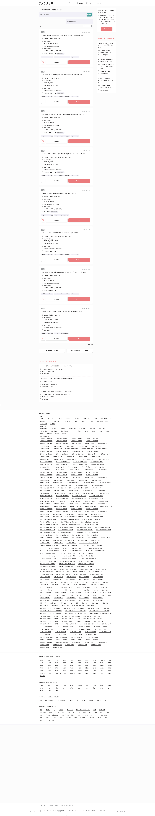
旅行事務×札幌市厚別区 (92, 639)
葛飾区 (56, 690)
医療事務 (61, 710)
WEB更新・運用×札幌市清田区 (68, 569)
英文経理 (94, 418)
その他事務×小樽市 (62, 501)
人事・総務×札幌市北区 (89, 482)
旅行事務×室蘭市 (102, 642)
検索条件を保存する (71, 21)
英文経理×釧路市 (44, 514)
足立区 (41, 688)
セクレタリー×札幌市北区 (97, 585)
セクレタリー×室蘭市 (75, 592)
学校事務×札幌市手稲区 (46, 477)
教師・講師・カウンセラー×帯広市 (71, 618)
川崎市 (101, 670)
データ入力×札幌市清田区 (97, 464)
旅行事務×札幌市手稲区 (46, 642)
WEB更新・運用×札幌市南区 (47, 566)
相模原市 (42, 673)
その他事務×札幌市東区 (62, 496)
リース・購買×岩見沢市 (61, 634)
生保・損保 (51, 720)
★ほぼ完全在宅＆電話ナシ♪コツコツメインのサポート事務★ (105, 84)
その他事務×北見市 (59, 503)
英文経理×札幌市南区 (61, 509)
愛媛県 (41, 668)
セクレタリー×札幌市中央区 (79, 585)
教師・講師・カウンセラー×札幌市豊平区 (51, 611)
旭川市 (80, 431)
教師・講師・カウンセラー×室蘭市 (92, 616)
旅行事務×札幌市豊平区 (46, 639)
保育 (41, 715)
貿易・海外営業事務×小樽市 (90, 524)
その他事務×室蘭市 (90, 501)
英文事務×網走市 (58, 543)
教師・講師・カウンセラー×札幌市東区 (74, 608)
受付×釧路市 (74, 603)
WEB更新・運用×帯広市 (79, 571)
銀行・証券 (71, 712)
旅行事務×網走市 (44, 647)
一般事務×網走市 (44, 449)
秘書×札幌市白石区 (84, 577)
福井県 (109, 663)
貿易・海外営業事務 (106, 418)
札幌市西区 (102, 428)
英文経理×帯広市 (57, 514)
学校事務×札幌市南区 (61, 475)
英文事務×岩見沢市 (45, 543)
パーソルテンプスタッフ (58, 810)
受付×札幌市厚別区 (70, 600)
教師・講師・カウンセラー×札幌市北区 (50, 608)
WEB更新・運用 (67, 421)
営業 (78, 712)
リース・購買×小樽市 (100, 629)
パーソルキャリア (102, 810)
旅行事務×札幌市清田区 (62, 642)
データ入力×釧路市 (86, 467)
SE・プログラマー (60, 712)
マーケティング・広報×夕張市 (48, 558)
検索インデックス (101, 700)
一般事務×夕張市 (82, 446)
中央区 (41, 685)
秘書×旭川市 (53, 582)
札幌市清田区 (64, 431)
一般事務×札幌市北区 (61, 438)
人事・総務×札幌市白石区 (47, 485)
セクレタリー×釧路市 (90, 592)
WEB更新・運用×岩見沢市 (63, 574)
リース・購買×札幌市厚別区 (47, 629)
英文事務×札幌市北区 (80, 532)
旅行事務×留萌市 (57, 647)
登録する (106, 29)
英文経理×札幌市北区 (75, 506)
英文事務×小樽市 (92, 537)
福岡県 (109, 668)
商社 (106, 717)
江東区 (101, 688)
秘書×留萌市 (65, 585)
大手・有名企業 (81, 700)
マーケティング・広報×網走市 (88, 558)
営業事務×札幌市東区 (102, 449)
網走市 (57, 433)
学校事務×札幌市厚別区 (92, 475)
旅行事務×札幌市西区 (76, 639)
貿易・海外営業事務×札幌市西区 (69, 522)
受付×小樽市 (43, 603)
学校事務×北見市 (69, 480)
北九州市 (42, 676)
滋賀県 (94, 665)
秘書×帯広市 (85, 582)
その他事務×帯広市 (45, 503)
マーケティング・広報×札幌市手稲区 (72, 550)
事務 (94, 710)
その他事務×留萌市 (45, 506)
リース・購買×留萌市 (91, 634)
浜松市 (86, 673)
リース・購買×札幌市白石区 (47, 626)
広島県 (79, 668)
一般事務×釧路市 (44, 446)
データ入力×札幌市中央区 (86, 459)
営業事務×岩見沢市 (45, 459)
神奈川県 (102, 660)
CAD (50, 712)
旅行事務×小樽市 (76, 642)
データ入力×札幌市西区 (46, 464)
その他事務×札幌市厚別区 (79, 498)
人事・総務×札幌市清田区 (81, 488)
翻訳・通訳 (102, 710)
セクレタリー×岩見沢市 (76, 595)
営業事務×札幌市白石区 (46, 451)
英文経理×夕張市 (82, 514)
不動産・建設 (103, 715)
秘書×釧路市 (74, 582)
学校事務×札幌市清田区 (62, 477)
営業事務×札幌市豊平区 (62, 451)
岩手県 (56, 660)
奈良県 (101, 665)
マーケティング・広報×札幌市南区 (72, 548)
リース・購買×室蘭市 (60, 632)
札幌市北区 (53, 428)
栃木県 (56, 663)
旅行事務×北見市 (69, 645)
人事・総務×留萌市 (88, 493)
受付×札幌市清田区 (98, 600)
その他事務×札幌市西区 (62, 498)
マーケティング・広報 (53, 421)
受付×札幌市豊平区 (98, 598)
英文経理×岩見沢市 (96, 514)
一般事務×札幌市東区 (76, 438)
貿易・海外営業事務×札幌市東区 (48, 519)
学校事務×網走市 (44, 482)
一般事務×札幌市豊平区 (46, 441)
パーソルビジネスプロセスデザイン (73, 810)
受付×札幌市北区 (58, 598)
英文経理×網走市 (44, 517)
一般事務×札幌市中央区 (46, 438)
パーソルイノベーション (45, 812)
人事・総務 (76, 418)
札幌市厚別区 (43, 431)
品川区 (71, 685)
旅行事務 (52, 424)
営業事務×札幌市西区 (92, 451)
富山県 (101, 663)
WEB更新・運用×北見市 (95, 571)
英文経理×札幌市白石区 (106, 506)
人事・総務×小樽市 (97, 488)
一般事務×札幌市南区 (61, 441)
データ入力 (59, 418)
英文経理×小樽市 (76, 511)
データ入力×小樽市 (45, 467)
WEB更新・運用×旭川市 (102, 569)
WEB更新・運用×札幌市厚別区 (85, 566)
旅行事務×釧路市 (44, 645)
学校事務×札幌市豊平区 (46, 475)
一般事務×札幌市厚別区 (92, 441)
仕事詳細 (56, 62)
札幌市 (94, 670)
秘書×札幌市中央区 (45, 577)
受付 (92, 421)
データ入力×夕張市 (59, 469)
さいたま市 (58, 673)
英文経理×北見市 (69, 514)
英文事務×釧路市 (57, 540)
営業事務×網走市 (58, 459)
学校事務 (68, 418)
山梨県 (71, 663)
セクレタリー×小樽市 (45, 592)
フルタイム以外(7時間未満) (47, 700)
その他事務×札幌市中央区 (103, 493)
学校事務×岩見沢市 (96, 480)
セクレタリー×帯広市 (105, 592)
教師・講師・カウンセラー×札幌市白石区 (98, 608)
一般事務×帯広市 (57, 446)
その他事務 (86, 418)
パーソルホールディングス (45, 810)
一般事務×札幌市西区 (76, 441)
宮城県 (71, 660)
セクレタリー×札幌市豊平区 (83, 587)
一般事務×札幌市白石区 (92, 438)
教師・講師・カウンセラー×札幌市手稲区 (76, 613)
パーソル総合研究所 (56, 812)
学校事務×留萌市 (57, 482)
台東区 (64, 688)
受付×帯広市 (85, 603)
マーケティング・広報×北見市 (87, 556)
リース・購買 (43, 424)
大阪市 (94, 673)
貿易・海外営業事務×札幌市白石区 (70, 519)
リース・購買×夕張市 (45, 634)
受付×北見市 (95, 603)
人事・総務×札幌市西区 (96, 485)
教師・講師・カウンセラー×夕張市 (49, 621)
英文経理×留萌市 (57, 517)
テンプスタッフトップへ (111, 3)
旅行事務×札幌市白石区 (92, 637)
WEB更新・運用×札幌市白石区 (67, 564)
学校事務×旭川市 (89, 477)
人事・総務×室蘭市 (59, 490)
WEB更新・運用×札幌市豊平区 (86, 564)
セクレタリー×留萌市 (106, 595)
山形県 (79, 660)
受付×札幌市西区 (57, 600)
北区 (109, 688)
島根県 (86, 668)
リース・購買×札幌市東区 (104, 624)
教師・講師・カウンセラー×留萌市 (49, 624)
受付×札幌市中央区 (45, 598)
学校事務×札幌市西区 (76, 475)
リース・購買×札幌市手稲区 (65, 629)
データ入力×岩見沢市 (73, 469)
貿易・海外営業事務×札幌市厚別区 (90, 522)
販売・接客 (43, 712)
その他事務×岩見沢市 (87, 503)
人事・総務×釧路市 (73, 490)
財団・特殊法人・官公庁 (68, 715)
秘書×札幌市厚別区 (70, 579)
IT (54, 710)
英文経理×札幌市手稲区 (46, 511)
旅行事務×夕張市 (82, 645)
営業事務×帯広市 (69, 456)
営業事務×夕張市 (95, 456)
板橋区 (49, 690)
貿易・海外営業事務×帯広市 (102, 527)
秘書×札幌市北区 (58, 577)
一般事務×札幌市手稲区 (46, 443)
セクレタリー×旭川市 (60, 592)
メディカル (68, 717)
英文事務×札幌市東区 (95, 532)
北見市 (108, 431)
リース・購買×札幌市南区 (83, 626)
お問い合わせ (99, 3)
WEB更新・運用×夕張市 (46, 574)
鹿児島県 (80, 670)
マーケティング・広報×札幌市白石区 (92, 545)
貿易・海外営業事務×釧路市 (84, 527)
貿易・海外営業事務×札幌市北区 (95, 517)
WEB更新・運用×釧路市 (62, 571)
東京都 (94, 660)
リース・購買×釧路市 (75, 632)
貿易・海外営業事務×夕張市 (65, 530)
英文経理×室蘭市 (102, 511)
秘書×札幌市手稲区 (84, 579)
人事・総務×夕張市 (45, 493)
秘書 (76, 421)
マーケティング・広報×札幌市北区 (49, 545)
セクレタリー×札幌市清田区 (101, 590)
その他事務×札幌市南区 (46, 498)
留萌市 (64, 433)
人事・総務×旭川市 (45, 490)
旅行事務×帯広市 (57, 645)
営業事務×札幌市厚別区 (46, 454)
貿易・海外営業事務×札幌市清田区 (71, 524)
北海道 (41, 660)
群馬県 (64, 663)
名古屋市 (72, 673)
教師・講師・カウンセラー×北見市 (92, 618)
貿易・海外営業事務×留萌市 (47, 532)
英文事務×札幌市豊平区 (62, 535)
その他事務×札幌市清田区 (47, 501)
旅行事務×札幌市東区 (76, 637)
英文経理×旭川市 (89, 511)
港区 (49, 685)
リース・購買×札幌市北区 (86, 624)
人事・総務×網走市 (74, 493)
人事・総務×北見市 (100, 490)
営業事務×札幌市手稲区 (62, 454)
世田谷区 (87, 688)
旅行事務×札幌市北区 (61, 637)
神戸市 (101, 673)
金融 (108, 712)
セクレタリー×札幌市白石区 (64, 587)
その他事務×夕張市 (73, 503)
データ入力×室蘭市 (73, 467)
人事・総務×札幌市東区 (105, 482)
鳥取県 (94, 668)
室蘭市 (87, 431)
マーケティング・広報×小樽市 (48, 553)
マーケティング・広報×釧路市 (48, 556)
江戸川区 (87, 685)
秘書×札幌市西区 (57, 579)
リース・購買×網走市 (76, 634)
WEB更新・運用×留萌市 (96, 574)
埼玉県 (41, 663)
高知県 (56, 668)
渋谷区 (109, 685)
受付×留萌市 (65, 605)
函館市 (56, 805)
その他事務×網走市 (101, 503)
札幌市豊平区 (82, 428)
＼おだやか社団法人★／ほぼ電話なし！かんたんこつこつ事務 (56, 370)
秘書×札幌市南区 (44, 579)
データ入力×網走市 (88, 469)
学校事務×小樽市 (76, 477)
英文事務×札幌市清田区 (78, 537)
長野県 (79, 663)
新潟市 (64, 673)
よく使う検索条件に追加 (52, 350)
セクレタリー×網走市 (91, 595)
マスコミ (42, 720)
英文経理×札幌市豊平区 (46, 509)
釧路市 (94, 431)
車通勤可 (91, 700)
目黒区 (56, 685)
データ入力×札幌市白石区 (63, 462)
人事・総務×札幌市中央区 (72, 482)
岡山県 (71, 668)
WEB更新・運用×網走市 (80, 574)
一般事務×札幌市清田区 (62, 443)
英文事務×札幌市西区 (92, 535)
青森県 (49, 660)
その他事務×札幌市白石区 (79, 496)
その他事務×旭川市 (76, 501)
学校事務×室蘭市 (102, 477)
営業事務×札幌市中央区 (71, 449)
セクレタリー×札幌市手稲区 (83, 590)
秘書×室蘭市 (64, 582)
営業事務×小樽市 (92, 454)
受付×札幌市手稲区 (84, 600)
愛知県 (41, 665)
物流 (76, 717)
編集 (60, 717)
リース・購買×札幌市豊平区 (65, 626)
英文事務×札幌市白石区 (46, 535)
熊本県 (56, 670)
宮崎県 (71, 670)
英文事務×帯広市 (69, 540)
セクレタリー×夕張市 (60, 595)
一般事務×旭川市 (89, 443)
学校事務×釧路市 (44, 480)
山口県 (101, 668)
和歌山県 (110, 665)
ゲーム (99, 717)
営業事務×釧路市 (57, 456)
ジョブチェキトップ (44, 805)
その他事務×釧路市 (104, 501)
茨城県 (49, 663)
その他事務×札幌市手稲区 (96, 498)
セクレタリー (84, 421)
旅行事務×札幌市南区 (61, 639)
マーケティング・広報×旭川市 (67, 553)
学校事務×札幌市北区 (61, 472)
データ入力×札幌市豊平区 (80, 462)
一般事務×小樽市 (76, 443)
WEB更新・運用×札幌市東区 (47, 564)
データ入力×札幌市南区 (96, 462)
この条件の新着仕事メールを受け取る (79, 350)
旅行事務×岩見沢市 (96, 645)
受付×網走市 (55, 605)
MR (55, 717)
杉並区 (56, 688)
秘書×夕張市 (106, 582)
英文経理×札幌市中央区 (60, 506)
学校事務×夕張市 (82, 480)
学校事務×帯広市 (57, 480)
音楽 (41, 717)
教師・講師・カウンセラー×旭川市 (71, 616)
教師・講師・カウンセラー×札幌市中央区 (83, 605)
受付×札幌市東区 (71, 598)
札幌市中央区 (43, 428)
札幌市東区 (62, 428)
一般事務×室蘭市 (102, 443)
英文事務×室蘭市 (44, 540)
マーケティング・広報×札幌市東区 (71, 545)
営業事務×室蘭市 (44, 456)
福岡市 (109, 673)
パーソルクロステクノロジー (89, 810)
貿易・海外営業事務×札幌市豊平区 (91, 519)
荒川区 (41, 690)
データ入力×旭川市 (59, 467)
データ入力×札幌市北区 (102, 459)
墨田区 (101, 685)
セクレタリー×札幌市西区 (47, 590)
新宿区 (94, 688)
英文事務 (42, 421)
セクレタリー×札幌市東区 (47, 587)
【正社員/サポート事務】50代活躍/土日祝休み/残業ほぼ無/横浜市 (57, 382)
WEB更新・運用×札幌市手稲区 (48, 569)
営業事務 (50, 418)
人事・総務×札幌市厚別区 (47, 488)
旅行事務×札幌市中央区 (46, 637)
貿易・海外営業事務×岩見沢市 (85, 530)
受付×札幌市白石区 (84, 598)
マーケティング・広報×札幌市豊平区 (49, 548)
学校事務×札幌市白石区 (92, 472)
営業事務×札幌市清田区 (78, 454)
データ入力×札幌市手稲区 (80, 464)
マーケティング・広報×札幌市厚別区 (49, 550)
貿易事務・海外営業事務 (52, 715)
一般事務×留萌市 (57, 449)
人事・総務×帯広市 (86, 490)
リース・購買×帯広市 (90, 632)
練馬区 (71, 688)
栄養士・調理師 (99, 712)
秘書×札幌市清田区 (98, 579)
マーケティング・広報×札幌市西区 (93, 548)
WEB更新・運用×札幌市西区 (66, 566)
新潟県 (94, 663)
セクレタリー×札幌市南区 (100, 587)
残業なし (71, 700)
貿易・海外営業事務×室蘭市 (65, 527)
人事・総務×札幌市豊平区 (64, 485)
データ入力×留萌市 (101, 469)
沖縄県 (86, 670)
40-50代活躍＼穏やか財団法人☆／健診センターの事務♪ (106, 66)
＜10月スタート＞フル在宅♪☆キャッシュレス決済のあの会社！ (105, 49)
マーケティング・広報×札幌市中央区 (88, 543)
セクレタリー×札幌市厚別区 (64, 590)
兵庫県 (79, 665)
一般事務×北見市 (69, 446)
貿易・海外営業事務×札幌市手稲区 (49, 524)
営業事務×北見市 (82, 456)
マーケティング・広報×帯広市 (67, 556)
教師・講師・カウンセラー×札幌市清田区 (101, 613)
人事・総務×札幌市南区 (80, 485)
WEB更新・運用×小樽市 (85, 569)
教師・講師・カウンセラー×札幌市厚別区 (51, 613)
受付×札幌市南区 (44, 600)
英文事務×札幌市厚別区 (46, 537)
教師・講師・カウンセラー (104, 421)
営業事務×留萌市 (71, 459)
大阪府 (71, 665)
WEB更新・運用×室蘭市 (46, 571)
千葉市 (49, 673)
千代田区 (80, 685)
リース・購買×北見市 (105, 632)
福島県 (86, 660)
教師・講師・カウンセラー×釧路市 (49, 618)
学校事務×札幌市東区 (76, 472)
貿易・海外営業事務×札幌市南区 (48, 522)
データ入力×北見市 (45, 469)
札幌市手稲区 (53, 431)
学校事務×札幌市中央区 (46, 472)
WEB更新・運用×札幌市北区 (86, 561)
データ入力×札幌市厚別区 (63, 464)
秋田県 (64, 660)
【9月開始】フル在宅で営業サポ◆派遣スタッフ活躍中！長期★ (56, 395)
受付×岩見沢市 (44, 605)
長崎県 (49, 670)
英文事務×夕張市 (95, 540)
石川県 (86, 663)
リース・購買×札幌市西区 (100, 626)
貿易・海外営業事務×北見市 (47, 530)
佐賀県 (41, 670)
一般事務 (42, 418)
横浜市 (109, 670)
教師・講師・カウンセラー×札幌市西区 (99, 611)
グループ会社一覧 (121, 811)
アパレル (48, 710)
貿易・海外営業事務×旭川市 (47, 527)
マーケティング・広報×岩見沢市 (67, 558)
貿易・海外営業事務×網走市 (103, 530)
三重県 (64, 665)
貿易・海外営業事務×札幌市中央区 (74, 517)
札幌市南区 (93, 428)
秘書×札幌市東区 (71, 577)
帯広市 (101, 431)
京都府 (86, 665)
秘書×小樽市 (43, 582)
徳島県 (64, 668)
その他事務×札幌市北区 (46, 496)
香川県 (49, 668)
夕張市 (41, 433)
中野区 (49, 688)
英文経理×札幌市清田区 (62, 511)
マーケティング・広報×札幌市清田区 (95, 550)
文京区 (64, 685)
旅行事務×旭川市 (89, 642)
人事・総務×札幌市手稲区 (64, 488)
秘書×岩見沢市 (44, 585)
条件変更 (89, 14)
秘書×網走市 (55, 585)
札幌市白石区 (72, 428)
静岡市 (79, 673)
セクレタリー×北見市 (45, 595)
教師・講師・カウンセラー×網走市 (94, 621)
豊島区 (79, 688)
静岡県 (49, 665)
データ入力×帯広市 (100, 467)
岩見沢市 (49, 433)
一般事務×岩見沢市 (96, 446)
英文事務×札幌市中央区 (64, 532)
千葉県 (109, 660)
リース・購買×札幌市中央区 (69, 624)
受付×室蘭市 (64, 603)
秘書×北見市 (95, 582)
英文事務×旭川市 (105, 537)
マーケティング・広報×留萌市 (48, 561)
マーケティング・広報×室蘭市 (87, 553)
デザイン (48, 717)
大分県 (64, 670)
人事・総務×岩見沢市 (59, 493)
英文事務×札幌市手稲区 (62, 537)
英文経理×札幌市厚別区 (92, 509)
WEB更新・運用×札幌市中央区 (67, 561)
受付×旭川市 (53, 603)
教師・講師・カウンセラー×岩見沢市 (71, 621)
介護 (41, 710)
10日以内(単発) (61, 700)
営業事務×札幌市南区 (77, 451)
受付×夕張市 (106, 603)
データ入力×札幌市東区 (46, 462)
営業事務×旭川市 (105, 454)
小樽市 (73, 431)
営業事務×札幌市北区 (87, 449)
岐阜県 (56, 665)
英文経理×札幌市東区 (90, 506)
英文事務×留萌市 (71, 543)
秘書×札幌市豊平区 (98, 577)
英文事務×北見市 (82, 540)
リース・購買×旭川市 (45, 632)
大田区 (94, 685)
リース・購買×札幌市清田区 (84, 629)
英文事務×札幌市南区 (77, 535)
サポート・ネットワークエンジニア (87, 715)
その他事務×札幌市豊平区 (96, 496)
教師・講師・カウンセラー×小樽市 (49, 616)
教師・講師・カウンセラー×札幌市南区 (75, 611)
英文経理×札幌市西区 (76, 509)
